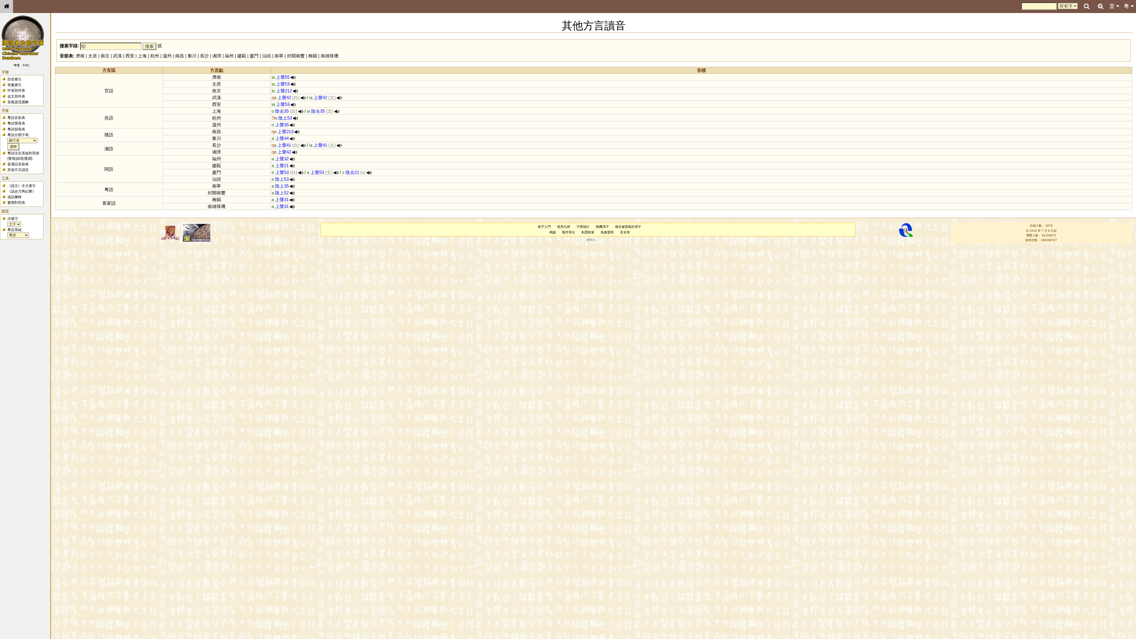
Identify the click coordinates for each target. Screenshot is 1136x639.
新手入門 (544, 226)
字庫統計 (583, 226)
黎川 (192, 55)
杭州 (154, 55)
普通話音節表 (18, 164)
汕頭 (266, 55)
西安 (129, 55)
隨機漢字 (602, 226)
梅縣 (312, 55)
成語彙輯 (14, 197)
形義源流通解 (18, 102)
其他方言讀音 (18, 170)
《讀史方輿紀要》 (21, 191)
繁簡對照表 (16, 203)
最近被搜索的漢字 (628, 226)
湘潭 (216, 55)
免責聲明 (607, 232)
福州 (229, 55)
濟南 (80, 55)
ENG (26, 65)
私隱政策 (587, 232)
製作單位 (568, 232)
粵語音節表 (16, 118)
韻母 (19, 158)
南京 (105, 55)
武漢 (117, 55)
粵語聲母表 (16, 123)
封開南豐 (296, 55)
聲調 (27, 158)
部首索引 (14, 79)
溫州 (167, 55)
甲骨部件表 (16, 90)
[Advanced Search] (1100, 6)
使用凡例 (563, 226)
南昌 (179, 55)
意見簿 (625, 232)
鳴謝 (552, 232)
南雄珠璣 (329, 55)
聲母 (11, 158)
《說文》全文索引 (21, 186)
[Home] (6, 6)
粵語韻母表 (16, 129)
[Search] (1086, 6)
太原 (92, 55)
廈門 (254, 55)
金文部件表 (16, 96)
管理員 (591, 240)
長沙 (204, 55)
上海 (142, 55)
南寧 (279, 55)
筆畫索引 (14, 85)
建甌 (241, 55)
